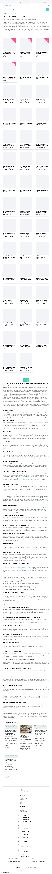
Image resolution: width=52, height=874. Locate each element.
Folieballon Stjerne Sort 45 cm (9, 212)
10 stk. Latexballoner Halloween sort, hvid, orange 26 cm (41, 77)
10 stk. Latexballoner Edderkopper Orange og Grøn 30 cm (9, 53)
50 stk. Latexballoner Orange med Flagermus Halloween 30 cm (9, 123)
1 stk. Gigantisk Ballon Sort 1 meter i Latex (25, 256)
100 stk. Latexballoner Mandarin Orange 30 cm (42, 189)
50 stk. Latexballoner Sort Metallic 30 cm (41, 212)
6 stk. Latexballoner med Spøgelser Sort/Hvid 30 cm (26, 123)
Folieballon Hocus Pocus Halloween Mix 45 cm (42, 323)
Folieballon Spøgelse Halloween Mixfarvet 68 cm (42, 235)
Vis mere (26, 380)
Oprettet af (26, 872)
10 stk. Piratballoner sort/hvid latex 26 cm (8, 100)
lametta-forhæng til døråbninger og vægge (20, 567)
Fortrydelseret (26, 831)
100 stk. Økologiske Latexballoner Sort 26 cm (8, 257)
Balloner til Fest (7, 13)
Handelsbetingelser (26, 821)
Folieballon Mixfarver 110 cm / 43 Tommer (8, 323)
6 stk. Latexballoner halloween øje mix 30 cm (9, 167)
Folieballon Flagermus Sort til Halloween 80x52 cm (9, 235)
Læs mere (7, 747)
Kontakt (26, 815)
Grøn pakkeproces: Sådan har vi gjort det (10, 761)
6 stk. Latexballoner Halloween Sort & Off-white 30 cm (8, 190)
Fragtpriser (26, 837)
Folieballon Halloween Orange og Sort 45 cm (9, 279)
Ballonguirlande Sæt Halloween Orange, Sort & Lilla (42, 346)
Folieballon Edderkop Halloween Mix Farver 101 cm (25, 279)
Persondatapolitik (26, 825)
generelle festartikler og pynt (34, 599)
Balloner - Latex (14, 13)
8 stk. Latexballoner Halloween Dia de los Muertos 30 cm (25, 168)
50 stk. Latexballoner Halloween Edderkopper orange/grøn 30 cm (42, 53)
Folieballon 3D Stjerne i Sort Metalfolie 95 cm (9, 368)
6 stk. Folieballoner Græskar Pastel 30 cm (25, 145)
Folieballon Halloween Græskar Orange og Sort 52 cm (42, 279)
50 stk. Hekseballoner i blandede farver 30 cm (42, 122)
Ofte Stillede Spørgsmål (26, 818)
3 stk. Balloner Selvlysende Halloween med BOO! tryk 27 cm (25, 77)
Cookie (26, 828)
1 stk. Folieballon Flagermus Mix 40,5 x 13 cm (26, 346)
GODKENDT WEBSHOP (26, 846)
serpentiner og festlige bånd (21, 479)
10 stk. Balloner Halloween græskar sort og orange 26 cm (26, 101)
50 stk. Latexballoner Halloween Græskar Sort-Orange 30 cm (9, 77)
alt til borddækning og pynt (30, 665)
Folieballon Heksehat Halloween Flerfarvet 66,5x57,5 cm (41, 302)
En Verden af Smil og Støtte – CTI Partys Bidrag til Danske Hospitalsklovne (11, 732)
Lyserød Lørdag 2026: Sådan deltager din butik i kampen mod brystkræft (40, 732)
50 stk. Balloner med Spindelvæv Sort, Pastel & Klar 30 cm (42, 146)
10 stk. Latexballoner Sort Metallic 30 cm (25, 212)
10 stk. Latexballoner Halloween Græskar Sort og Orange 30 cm (26, 53)
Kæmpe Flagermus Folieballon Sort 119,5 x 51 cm (25, 324)
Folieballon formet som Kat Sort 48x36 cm (42, 256)
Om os (26, 841)
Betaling (26, 834)
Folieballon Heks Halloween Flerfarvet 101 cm (25, 302)
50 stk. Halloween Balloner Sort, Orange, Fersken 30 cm (9, 146)
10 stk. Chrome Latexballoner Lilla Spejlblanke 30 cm (8, 302)
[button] (8, 34)
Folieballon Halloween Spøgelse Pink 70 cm (9, 345)
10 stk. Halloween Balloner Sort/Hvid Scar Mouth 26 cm (42, 101)
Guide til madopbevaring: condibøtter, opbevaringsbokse (25, 737)
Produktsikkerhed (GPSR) (26, 850)
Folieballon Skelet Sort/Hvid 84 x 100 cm (25, 234)
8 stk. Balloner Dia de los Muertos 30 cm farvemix (42, 167)
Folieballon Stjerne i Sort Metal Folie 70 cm (26, 368)
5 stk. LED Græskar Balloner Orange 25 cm (25, 189)
